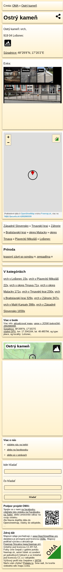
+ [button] (8, 137)
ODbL (43, 539)
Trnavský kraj (39, 225)
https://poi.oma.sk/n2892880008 (17, 216)
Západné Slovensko (16, 225)
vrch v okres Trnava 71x (24, 285)
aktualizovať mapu (23, 323)
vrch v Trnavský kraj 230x (37, 291)
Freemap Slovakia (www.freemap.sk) (22, 544)
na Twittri (8, 514)
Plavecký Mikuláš (26, 238)
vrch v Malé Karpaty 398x (19, 304)
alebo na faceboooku (17, 449)
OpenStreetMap (27, 213)
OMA (15, 5)
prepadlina (43, 256)
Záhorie (56, 225)
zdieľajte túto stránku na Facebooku (22, 512)
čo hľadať (9, 480)
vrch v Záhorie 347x (46, 298)
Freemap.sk (46, 213)
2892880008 (10, 326)
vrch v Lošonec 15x (15, 278)
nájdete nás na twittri (17, 444)
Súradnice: (10, 52)
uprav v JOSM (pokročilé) (47, 323)
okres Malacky (38, 232)
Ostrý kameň (29, 5)
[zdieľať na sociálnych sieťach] (58, 16)
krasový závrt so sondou (18, 256)
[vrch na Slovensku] (8, 43)
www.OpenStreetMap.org (45, 536)
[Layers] (56, 138)
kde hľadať (10, 464)
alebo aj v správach (17, 455)
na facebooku (28, 509)
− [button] (8, 142)
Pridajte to (28, 563)
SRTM (38, 560)
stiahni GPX (10, 331)
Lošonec (45, 238)
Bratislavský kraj (16, 232)
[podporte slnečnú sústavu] (33, 102)
